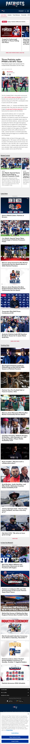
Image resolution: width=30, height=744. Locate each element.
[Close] (28, 714)
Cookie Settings (15, 733)
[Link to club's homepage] (3, 10)
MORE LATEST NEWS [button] (15, 341)
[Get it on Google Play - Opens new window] (19, 701)
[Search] (25, 11)
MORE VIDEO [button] (15, 538)
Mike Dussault (10, 71)
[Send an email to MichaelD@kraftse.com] (10, 75)
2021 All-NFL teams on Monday (12, 97)
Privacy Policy (9, 730)
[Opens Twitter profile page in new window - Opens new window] (8, 75)
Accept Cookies (15, 741)
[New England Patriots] (15, 707)
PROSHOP (21, 11)
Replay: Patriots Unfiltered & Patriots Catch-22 (18, 21)
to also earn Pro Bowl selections (14, 109)
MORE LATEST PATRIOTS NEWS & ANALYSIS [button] (15, 52)
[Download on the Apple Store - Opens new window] (9, 701)
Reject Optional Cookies (15, 737)
